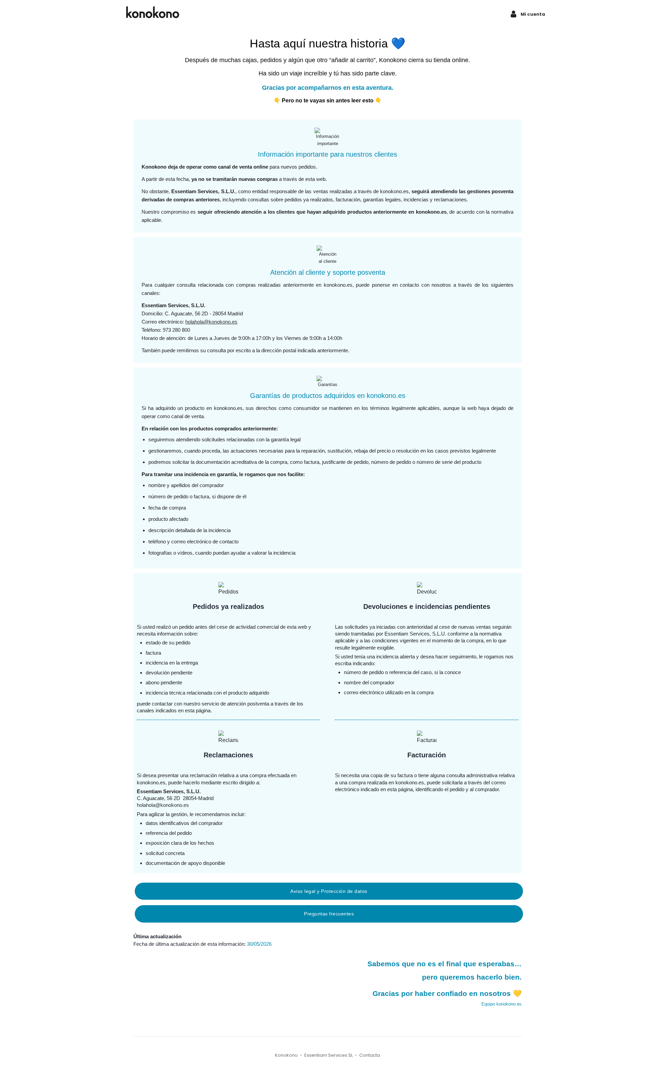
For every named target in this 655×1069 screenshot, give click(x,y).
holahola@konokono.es (211, 322)
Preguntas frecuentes (329, 913)
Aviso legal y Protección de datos (328, 891)
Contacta (369, 1055)
